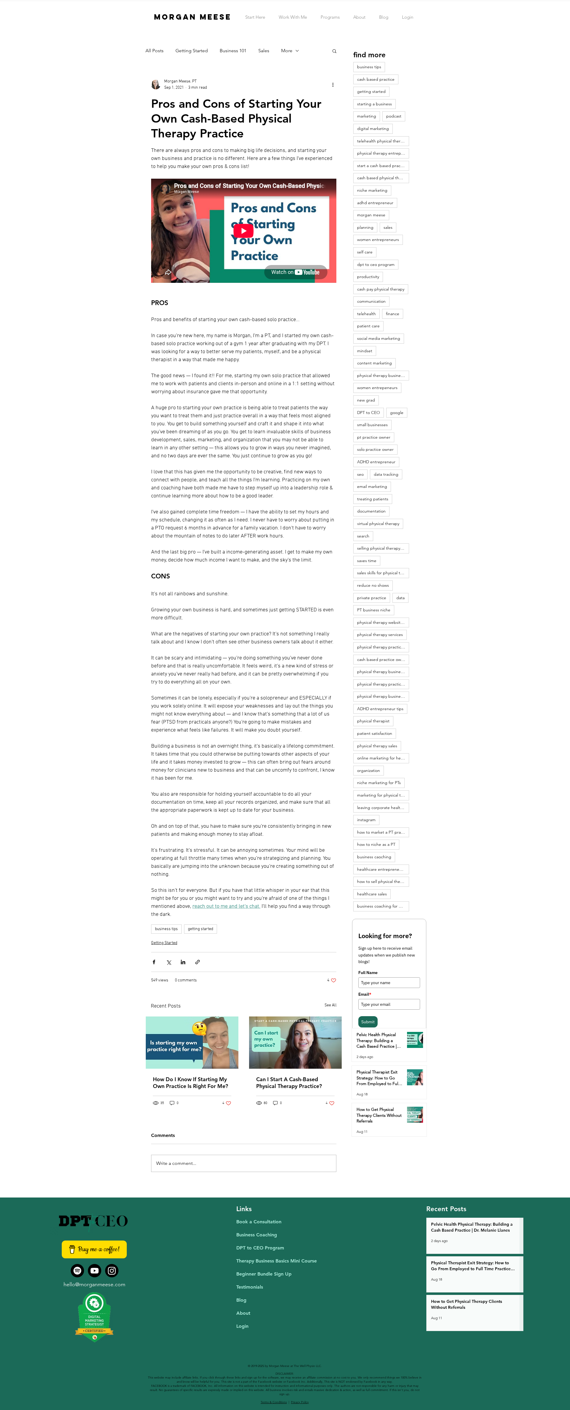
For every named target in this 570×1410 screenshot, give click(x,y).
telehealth (366, 313)
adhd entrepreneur (375, 202)
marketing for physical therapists (383, 795)
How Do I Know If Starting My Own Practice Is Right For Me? (190, 1082)
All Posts (154, 50)
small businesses (372, 424)
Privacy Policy (300, 1402)
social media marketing (378, 338)
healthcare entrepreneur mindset (383, 869)
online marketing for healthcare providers (383, 758)
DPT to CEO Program (260, 1248)
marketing (366, 116)
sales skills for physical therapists (383, 572)
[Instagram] (111, 1270)
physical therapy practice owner (383, 684)
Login (242, 1326)
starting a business (374, 104)
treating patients (372, 499)
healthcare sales (372, 894)
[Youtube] (94, 1270)
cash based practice (376, 79)
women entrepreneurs (378, 239)
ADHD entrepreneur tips (380, 708)
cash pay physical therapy (380, 289)
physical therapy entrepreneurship (383, 153)
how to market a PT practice (383, 832)
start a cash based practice (382, 165)
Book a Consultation (258, 1222)
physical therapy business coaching (383, 671)
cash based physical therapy (383, 177)
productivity (368, 276)
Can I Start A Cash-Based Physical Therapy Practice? (289, 1082)
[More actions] (332, 84)
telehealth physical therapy (382, 141)
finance (392, 313)
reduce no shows (373, 585)
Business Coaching (256, 1235)
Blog (241, 1300)
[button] (334, 50)
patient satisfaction (374, 733)
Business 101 (233, 50)
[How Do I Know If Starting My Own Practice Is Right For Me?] (192, 1042)
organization (368, 770)
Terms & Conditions (274, 1402)
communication (371, 301)
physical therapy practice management (383, 647)
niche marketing (372, 190)
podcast (393, 116)
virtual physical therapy (378, 523)
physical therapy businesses (382, 696)
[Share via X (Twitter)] (168, 962)
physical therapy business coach (383, 375)
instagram (366, 819)
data (400, 597)
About (243, 1313)
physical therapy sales (377, 745)
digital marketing (373, 128)
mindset (364, 350)
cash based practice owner (382, 659)
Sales (263, 50)
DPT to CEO (368, 412)
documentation (371, 511)
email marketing (372, 486)
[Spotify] (77, 1270)
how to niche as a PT (376, 844)
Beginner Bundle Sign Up (264, 1274)
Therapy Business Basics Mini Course (276, 1261)
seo (360, 474)
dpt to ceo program (376, 264)
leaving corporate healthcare (383, 807)
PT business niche (373, 610)
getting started (200, 929)
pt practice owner (373, 437)
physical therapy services (380, 634)
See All (330, 1005)
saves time (366, 560)
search (363, 536)
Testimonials (249, 1287)
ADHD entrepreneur (376, 461)
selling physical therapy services (383, 548)
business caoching (374, 856)
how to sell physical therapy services (383, 881)
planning (365, 227)
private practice (371, 597)
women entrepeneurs (377, 387)
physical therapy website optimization (383, 622)
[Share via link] (197, 962)
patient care (368, 326)
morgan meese (371, 215)
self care (365, 252)
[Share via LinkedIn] (183, 962)
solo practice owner (375, 449)
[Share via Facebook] (154, 962)
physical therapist (373, 721)
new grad (366, 400)
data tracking (386, 474)
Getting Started (191, 50)
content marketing (374, 363)
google (396, 412)
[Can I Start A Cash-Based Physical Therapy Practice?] (295, 1042)
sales (388, 227)
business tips (166, 929)
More (286, 50)
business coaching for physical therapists (383, 906)
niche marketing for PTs (379, 782)
